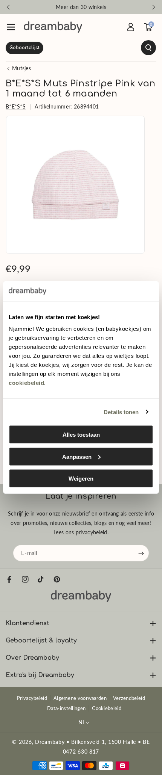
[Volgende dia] (153, 7)
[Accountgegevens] (130, 27)
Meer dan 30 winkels (81, 7)
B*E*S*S (16, 106)
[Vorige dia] (8, 7)
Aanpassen (77, 456)
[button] (11, 27)
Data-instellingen (66, 708)
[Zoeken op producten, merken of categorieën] (81, 48)
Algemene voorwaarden (80, 698)
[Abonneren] (141, 553)
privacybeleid (91, 532)
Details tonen (121, 412)
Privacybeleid (32, 698)
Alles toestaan (81, 434)
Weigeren (81, 478)
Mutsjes (21, 68)
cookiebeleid (26, 383)
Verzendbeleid (129, 698)
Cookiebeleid (106, 708)
